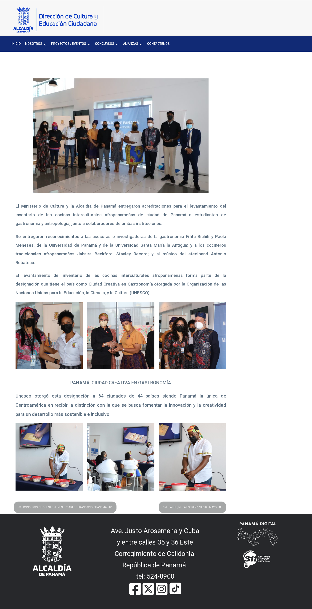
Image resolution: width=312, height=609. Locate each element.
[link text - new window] (161, 588)
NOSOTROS (33, 43)
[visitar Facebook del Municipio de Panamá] (135, 588)
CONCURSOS (104, 43)
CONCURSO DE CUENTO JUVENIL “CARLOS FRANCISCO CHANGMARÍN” (67, 507)
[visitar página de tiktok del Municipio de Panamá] (175, 588)
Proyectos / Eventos (68, 43)
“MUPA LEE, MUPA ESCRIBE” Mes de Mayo (190, 507)
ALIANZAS (130, 43)
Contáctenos (158, 43)
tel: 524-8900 (155, 576)
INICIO (16, 43)
